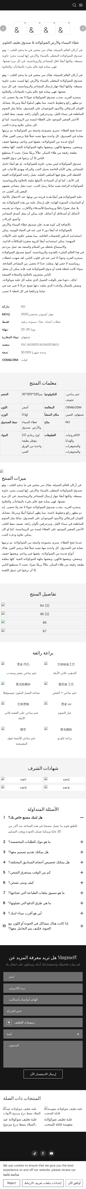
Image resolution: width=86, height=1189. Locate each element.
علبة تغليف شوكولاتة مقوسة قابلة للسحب (58, 1122)
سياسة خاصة (11, 1174)
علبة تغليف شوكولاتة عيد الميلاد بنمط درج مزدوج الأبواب (20, 1122)
